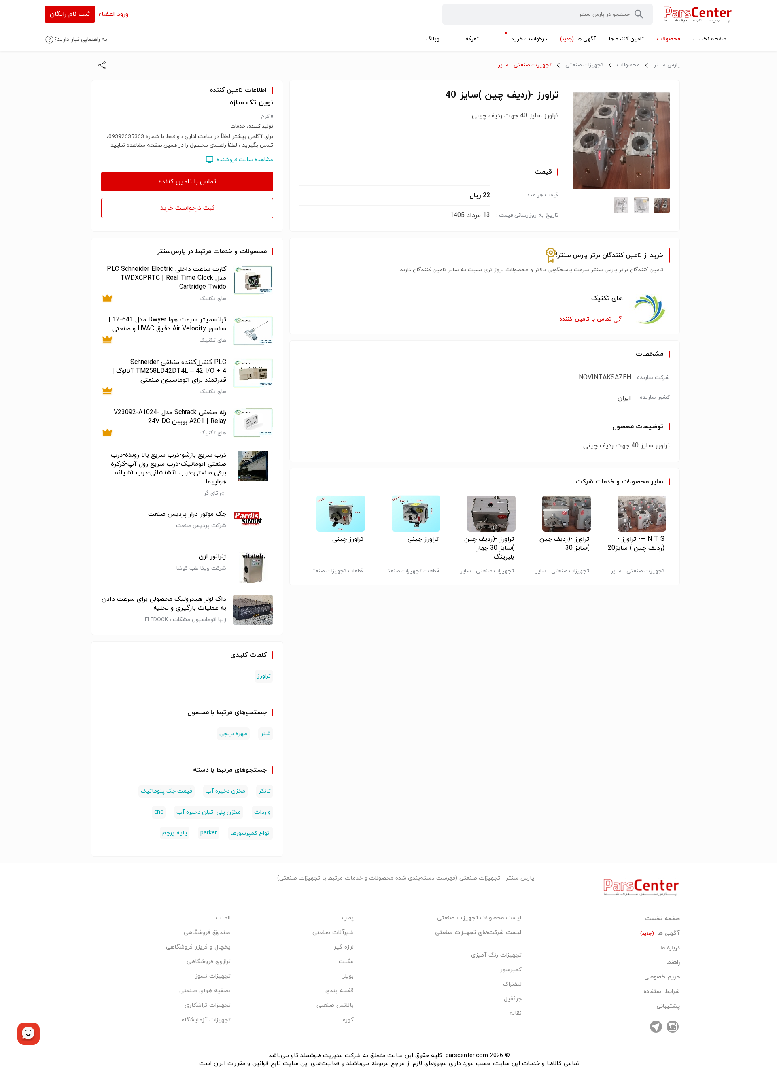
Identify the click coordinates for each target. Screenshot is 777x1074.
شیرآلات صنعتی (333, 932)
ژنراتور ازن (212, 556)
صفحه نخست (662, 919)
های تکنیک (607, 298)
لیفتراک (512, 984)
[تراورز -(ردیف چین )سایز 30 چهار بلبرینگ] (485, 513)
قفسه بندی (339, 991)
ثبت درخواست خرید (187, 208)
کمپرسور (511, 970)
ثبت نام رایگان (70, 14)
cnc (158, 812)
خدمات (604, 481)
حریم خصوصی (662, 977)
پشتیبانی (668, 1006)
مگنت (346, 961)
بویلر (348, 976)
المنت (223, 918)
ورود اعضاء (113, 14)
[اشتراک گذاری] (102, 65)
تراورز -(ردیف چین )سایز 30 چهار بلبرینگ (489, 548)
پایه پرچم (174, 833)
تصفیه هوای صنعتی (205, 991)
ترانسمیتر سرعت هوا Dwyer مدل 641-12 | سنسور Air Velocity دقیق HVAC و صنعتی (167, 324)
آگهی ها (660, 933)
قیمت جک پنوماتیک (166, 791)
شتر (266, 733)
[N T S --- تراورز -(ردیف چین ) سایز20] (635, 513)
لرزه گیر (344, 947)
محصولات (628, 65)
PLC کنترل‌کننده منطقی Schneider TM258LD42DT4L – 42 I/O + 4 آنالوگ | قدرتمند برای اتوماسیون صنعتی (169, 371)
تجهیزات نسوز (213, 976)
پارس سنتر (667, 65)
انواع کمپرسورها (250, 833)
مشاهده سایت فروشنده (245, 160)
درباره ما (670, 948)
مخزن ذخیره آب (225, 791)
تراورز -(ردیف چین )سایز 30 (564, 544)
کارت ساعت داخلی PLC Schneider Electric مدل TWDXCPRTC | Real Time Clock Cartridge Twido (166, 278)
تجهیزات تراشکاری (208, 1005)
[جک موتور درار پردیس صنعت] (253, 525)
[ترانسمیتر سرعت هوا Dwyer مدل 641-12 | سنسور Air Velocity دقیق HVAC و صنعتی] (253, 330)
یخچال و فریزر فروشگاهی (198, 947)
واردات (262, 812)
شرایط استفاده (661, 992)
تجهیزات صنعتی (584, 65)
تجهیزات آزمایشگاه (206, 1020)
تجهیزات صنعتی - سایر (525, 65)
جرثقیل (513, 999)
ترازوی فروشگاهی (209, 961)
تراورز (264, 676)
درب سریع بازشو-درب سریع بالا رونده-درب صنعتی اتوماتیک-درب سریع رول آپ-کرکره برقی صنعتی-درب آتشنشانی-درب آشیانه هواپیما (168, 468)
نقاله (516, 1013)
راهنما (673, 963)
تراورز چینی (423, 539)
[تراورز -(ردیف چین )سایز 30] (560, 513)
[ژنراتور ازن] (253, 567)
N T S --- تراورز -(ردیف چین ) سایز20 (636, 544)
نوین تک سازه (252, 103)
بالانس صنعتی (335, 1005)
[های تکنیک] (649, 309)
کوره (348, 1020)
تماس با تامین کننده (187, 181)
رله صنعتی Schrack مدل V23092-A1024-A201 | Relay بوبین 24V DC (170, 417)
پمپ (348, 918)
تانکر (265, 791)
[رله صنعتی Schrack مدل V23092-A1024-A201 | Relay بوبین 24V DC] (253, 423)
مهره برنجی (233, 733)
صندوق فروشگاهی (207, 932)
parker (208, 833)
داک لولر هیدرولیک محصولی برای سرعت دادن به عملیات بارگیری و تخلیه (164, 603)
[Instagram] (673, 1027)
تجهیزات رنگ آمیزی (496, 955)
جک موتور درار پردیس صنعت (187, 514)
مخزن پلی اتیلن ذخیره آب (208, 812)
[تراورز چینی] (409, 513)
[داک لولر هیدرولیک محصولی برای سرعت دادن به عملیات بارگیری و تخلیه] (253, 610)
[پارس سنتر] (697, 14)
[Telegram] (656, 1027)
